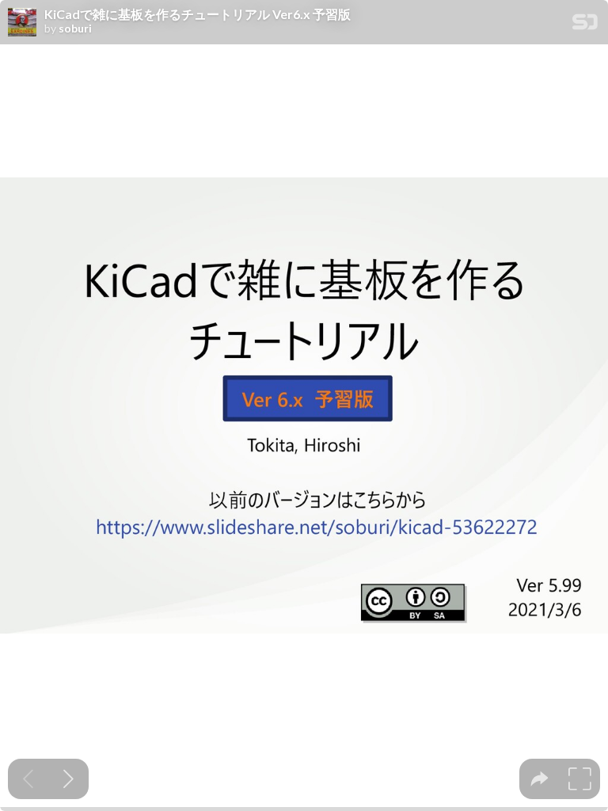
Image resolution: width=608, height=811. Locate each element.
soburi (75, 28)
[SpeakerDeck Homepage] (585, 24)
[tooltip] (539, 779)
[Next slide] (68, 779)
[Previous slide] (28, 779)
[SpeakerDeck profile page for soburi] (22, 23)
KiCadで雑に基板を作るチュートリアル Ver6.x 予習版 (197, 14)
